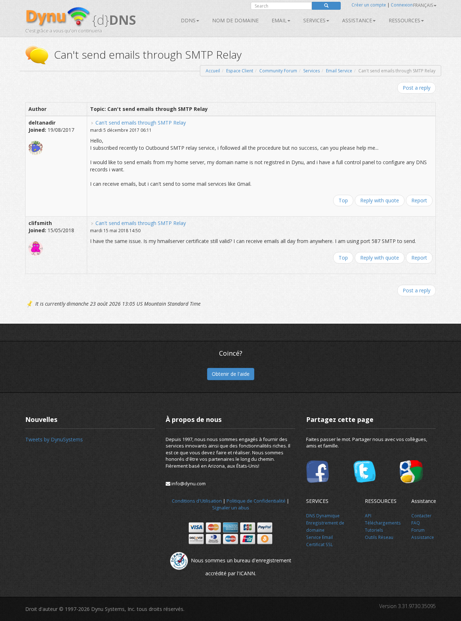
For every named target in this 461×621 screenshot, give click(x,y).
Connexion (402, 5)
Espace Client (239, 71)
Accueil (213, 71)
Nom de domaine (235, 20)
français (423, 5)
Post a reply (416, 87)
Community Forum (278, 71)
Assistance (357, 20)
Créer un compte (369, 5)
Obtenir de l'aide (231, 373)
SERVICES (314, 20)
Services (311, 71)
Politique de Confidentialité (256, 501)
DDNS (188, 20)
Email (279, 20)
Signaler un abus (230, 507)
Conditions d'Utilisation (197, 501)
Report (419, 200)
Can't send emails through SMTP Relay (140, 122)
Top (343, 200)
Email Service (339, 71)
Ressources (404, 20)
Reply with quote (379, 200)
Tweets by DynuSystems (54, 439)
